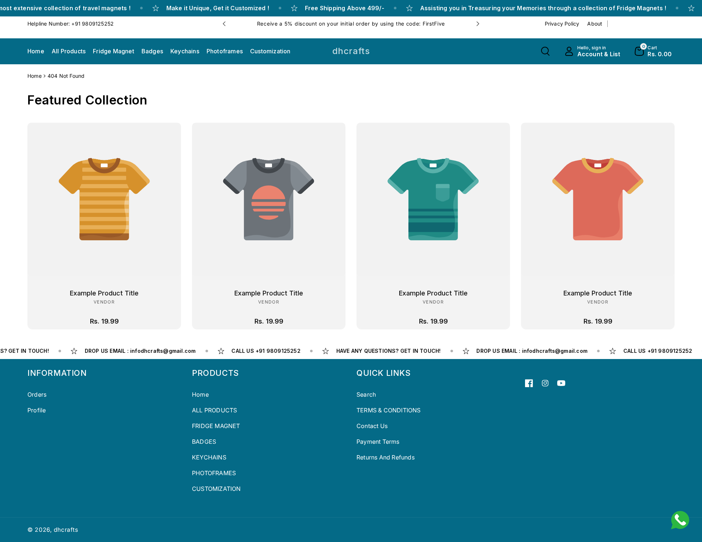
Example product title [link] (104, 293)
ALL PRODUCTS (214, 410)
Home (34, 76)
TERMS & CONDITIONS (388, 410)
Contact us (372, 426)
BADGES (204, 441)
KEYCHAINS (209, 457)
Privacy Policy (562, 23)
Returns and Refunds (385, 457)
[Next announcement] (478, 24)
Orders (36, 394)
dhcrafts (66, 529)
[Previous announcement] (224, 24)
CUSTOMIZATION (216, 488)
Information (57, 373)
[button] (545, 51)
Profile (36, 410)
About (594, 23)
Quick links (383, 373)
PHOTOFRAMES (214, 473)
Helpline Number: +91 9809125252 (70, 23)
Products (215, 373)
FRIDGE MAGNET (216, 426)
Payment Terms (378, 441)
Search (366, 394)
